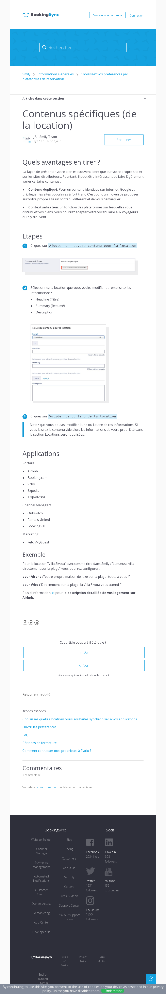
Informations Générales (55, 74)
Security (69, 877)
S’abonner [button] (124, 140)
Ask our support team (69, 917)
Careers (69, 887)
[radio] (84, 652)
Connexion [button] (137, 15)
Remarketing (41, 913)
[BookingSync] (41, 957)
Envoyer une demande (107, 15)
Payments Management (41, 865)
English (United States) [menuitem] (43, 979)
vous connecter (46, 787)
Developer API (41, 932)
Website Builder (41, 840)
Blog (69, 840)
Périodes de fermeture (39, 743)
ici (52, 593)
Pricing (69, 849)
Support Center (69, 905)
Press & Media (69, 896)
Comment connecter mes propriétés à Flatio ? (56, 750)
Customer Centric (41, 892)
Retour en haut (34, 694)
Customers (69, 858)
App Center (41, 922)
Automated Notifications (41, 878)
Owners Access (41, 904)
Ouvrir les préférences (39, 727)
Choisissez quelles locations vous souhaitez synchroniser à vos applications (79, 719)
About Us (69, 868)
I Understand (112, 991)
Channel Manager (41, 851)
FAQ (25, 735)
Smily (26, 74)
